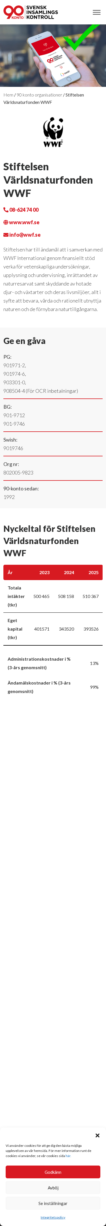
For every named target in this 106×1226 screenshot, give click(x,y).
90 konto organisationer (39, 94)
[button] (97, 1134)
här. (68, 1156)
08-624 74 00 (23, 210)
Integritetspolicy (53, 1217)
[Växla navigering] (96, 12)
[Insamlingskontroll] (30, 12)
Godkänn (53, 1172)
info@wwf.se (24, 235)
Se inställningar (53, 1203)
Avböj (53, 1187)
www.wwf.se (24, 222)
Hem (8, 94)
